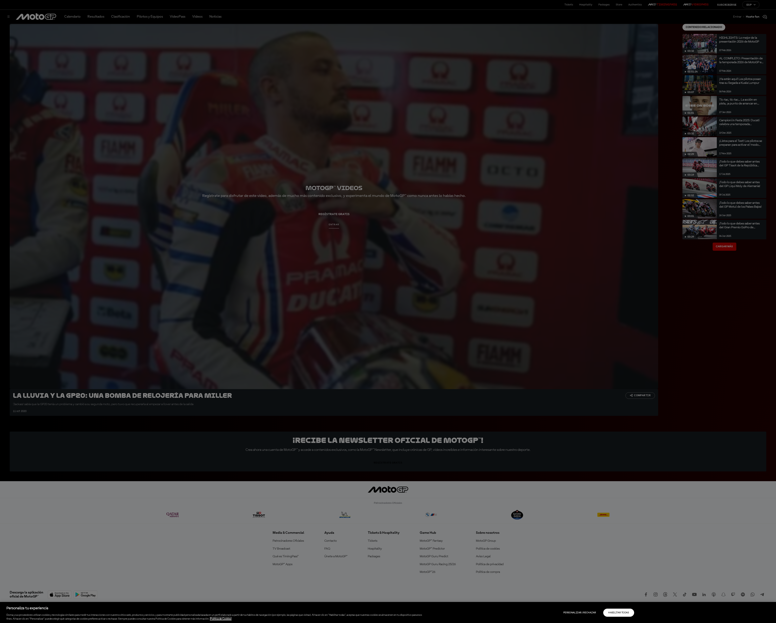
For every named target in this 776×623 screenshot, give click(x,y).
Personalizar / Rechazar (579, 612)
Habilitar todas (618, 612)
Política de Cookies (220, 619)
